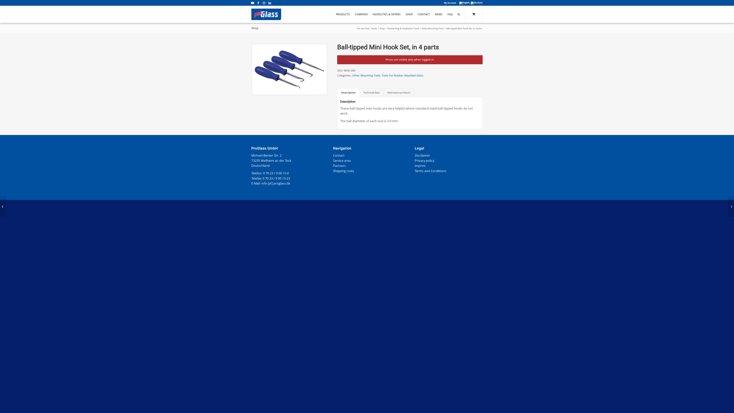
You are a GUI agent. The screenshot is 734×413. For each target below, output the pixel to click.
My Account (450, 2)
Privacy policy (424, 161)
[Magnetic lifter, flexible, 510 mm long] (3, 206)
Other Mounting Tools (366, 75)
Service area (342, 161)
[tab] (348, 92)
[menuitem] (449, 3)
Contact (338, 155)
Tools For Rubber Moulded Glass (402, 75)
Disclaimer (422, 155)
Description (348, 92)
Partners (339, 166)
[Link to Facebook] (258, 3)
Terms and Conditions (430, 171)
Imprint (420, 166)
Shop (254, 28)
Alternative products (399, 92)
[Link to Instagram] (264, 3)
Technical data (371, 92)
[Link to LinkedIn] (270, 3)
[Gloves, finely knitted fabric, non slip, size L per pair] (731, 206)
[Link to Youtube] (252, 3)
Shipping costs (343, 171)
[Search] (458, 14)
